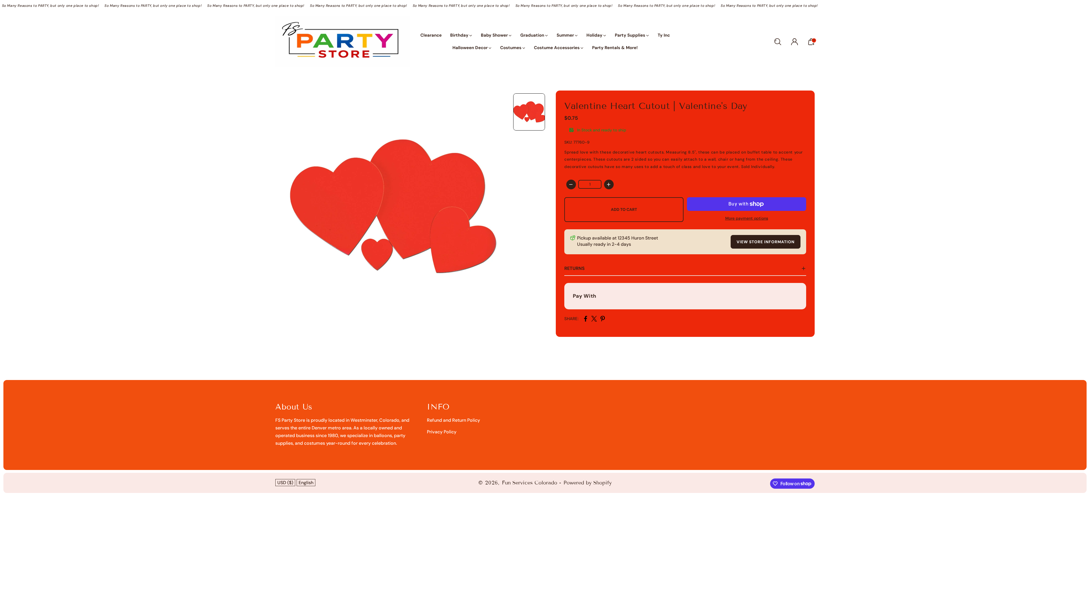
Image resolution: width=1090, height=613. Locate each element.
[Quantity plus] (609, 184)
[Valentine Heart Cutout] (391, 207)
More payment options (746, 218)
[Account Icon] (794, 41)
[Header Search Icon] (777, 41)
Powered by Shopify (587, 483)
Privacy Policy (441, 432)
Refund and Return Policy (453, 420)
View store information (766, 241)
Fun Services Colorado (529, 483)
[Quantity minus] (571, 184)
